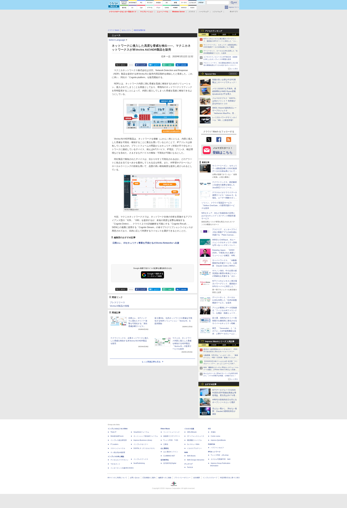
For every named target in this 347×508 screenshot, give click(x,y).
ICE (209, 429)
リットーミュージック (171, 432)
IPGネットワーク (214, 452)
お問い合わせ (135, 478)
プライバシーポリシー (182, 478)
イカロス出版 (189, 429)
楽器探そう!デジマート (171, 436)
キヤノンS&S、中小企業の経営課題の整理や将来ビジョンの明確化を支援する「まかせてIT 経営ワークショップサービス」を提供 (224, 276)
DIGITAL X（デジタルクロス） (145, 448)
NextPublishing (139, 463)
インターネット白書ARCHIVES (122, 468)
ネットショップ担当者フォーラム (146, 436)
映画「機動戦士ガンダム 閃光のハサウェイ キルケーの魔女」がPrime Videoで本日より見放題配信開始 (220, 369)
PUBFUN (211, 444)
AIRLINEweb (192, 432)
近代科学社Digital (169, 463)
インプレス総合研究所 (118, 440)
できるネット (115, 464)
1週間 (224, 35)
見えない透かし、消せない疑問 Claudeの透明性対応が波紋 (224, 411)
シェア (143, 65)
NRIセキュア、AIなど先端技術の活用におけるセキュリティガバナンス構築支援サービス (218, 215)
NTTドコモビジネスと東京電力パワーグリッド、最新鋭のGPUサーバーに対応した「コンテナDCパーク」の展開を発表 (220, 41)
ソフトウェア (217, 12)
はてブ (156, 65)
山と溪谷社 (165, 448)
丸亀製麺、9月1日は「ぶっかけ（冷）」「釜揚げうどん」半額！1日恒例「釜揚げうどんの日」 (220, 357)
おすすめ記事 (210, 384)
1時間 (204, 35)
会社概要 (196, 478)
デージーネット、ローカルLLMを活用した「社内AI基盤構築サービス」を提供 (224, 300)
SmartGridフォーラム (141, 432)
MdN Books (191, 456)
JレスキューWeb (193, 444)
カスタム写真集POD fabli (220, 459)
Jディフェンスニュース (195, 436)
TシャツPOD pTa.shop (220, 455)
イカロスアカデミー (194, 448)
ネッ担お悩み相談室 (117, 452)
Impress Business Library (143, 440)
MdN (186, 452)
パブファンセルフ (217, 448)
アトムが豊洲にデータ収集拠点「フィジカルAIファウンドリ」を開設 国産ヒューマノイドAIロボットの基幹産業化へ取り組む (224, 313)
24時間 (213, 35)
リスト (131, 65)
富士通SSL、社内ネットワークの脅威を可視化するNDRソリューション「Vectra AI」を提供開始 (173, 321)
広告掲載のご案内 (148, 478)
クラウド (192, 12)
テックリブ (188, 464)
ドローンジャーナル (117, 448)
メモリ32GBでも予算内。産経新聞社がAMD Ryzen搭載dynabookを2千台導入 (224, 91)
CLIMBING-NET (169, 456)
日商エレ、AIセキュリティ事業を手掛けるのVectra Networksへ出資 (146, 243)
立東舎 (165, 444)
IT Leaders (114, 444)
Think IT (113, 432)
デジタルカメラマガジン (119, 460)
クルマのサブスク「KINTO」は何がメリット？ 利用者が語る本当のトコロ (224, 101)
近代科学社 (165, 460)
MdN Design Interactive (195, 460)
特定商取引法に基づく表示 (230, 478)
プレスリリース (117, 302)
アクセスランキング (213, 31)
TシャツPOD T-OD (170, 440)
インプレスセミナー (141, 444)
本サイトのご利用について (117, 478)
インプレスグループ (210, 478)
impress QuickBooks (218, 440)
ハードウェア (204, 12)
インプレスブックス (141, 459)
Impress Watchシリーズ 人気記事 (219, 341)
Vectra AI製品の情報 (119, 306)
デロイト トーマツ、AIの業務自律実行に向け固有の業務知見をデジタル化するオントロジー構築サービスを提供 (220, 65)
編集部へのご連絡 (164, 478)
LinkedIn (183, 65)
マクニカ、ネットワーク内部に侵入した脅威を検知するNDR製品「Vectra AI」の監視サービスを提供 (181, 343)
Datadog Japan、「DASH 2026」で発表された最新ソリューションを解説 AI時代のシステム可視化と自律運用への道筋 (224, 255)
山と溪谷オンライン (170, 452)
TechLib (190, 467)
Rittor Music (165, 429)
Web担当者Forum (116, 436)
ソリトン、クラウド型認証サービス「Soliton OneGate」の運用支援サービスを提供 (218, 205)
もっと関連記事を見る (151, 362)
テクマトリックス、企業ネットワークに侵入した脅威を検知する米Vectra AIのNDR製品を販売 (129, 340)
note (169, 65)
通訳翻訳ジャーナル (194, 440)
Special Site (210, 74)
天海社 (213, 432)
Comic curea (215, 436)
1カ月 (234, 35)
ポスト (123, 65)
